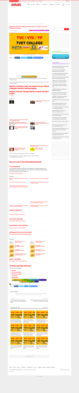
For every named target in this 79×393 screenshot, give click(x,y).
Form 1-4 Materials (39, 1)
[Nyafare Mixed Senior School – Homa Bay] (32, 149)
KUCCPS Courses (46, 30)
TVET (29, 284)
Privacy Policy (31, 369)
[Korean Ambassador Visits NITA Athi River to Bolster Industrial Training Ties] (32, 128)
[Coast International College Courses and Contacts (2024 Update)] (29, 340)
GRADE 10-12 (17, 279)
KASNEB (31, 281)
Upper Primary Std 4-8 (23, 1)
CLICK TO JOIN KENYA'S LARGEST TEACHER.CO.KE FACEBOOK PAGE (60, 56)
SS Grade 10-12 (52, 4)
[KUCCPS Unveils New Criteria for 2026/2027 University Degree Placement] (11, 149)
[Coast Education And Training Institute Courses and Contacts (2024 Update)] (42, 327)
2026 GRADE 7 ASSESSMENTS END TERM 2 (19, 246)
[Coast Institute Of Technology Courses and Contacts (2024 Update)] (16, 340)
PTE (37, 281)
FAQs (34, 369)
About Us (48, 367)
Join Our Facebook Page (30, 76)
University (44, 367)
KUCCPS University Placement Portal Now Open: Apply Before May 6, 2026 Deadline (21, 127)
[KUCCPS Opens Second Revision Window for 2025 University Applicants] (11, 123)
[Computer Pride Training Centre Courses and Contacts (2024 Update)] (29, 315)
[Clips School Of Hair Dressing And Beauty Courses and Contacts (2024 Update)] (29, 327)
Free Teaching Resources (37, 30)
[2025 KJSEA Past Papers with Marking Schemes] (11, 242)
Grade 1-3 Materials (31, 1)
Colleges (31, 30)
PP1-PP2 (33, 4)
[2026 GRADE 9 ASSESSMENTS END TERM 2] (11, 251)
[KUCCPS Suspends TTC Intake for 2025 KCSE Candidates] (32, 102)
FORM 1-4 (26, 279)
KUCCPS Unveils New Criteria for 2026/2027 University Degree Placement (20, 149)
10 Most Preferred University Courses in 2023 (17, 182)
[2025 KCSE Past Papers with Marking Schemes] (32, 242)
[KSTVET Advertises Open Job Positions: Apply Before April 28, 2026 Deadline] (32, 123)
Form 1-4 (59, 4)
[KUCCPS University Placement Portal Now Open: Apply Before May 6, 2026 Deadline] (11, 128)
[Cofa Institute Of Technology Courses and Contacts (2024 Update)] (42, 340)
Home (28, 4)
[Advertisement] (39, 15)
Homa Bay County (17, 284)
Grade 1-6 (38, 4)
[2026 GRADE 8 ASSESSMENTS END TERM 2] (32, 246)
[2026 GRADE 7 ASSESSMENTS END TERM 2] (11, 246)
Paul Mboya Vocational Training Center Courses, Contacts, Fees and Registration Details (18, 301)
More (63, 5)
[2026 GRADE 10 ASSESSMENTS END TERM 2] (32, 251)
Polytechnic (26, 284)
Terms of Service (25, 369)
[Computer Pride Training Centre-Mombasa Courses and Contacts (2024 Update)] (42, 315)
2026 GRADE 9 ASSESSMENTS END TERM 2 (19, 250)
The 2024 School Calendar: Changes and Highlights (39, 178)
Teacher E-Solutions (67, 369)
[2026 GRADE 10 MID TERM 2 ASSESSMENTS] (32, 255)
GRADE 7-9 (35, 279)
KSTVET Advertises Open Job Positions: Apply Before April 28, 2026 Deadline (42, 123)
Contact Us (53, 367)
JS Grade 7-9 (44, 4)
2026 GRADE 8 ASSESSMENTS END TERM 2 (40, 246)
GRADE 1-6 (43, 279)
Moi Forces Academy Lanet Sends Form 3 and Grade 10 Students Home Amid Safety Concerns (60, 130)
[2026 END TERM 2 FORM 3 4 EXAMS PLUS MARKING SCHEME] (11, 255)
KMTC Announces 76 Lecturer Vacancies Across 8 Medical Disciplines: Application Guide (59, 85)
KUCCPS (42, 30)
